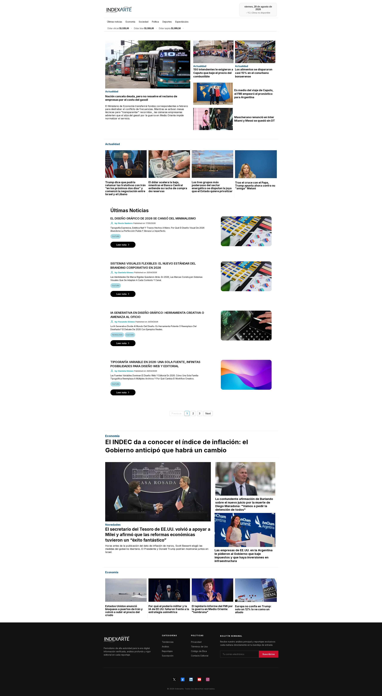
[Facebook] (182, 679)
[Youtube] (199, 679)
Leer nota (121, 244)
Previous (176, 413)
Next (208, 413)
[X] (174, 679)
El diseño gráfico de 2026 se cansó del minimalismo (153, 218)
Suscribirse (268, 654)
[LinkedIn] (191, 679)
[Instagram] (208, 679)
